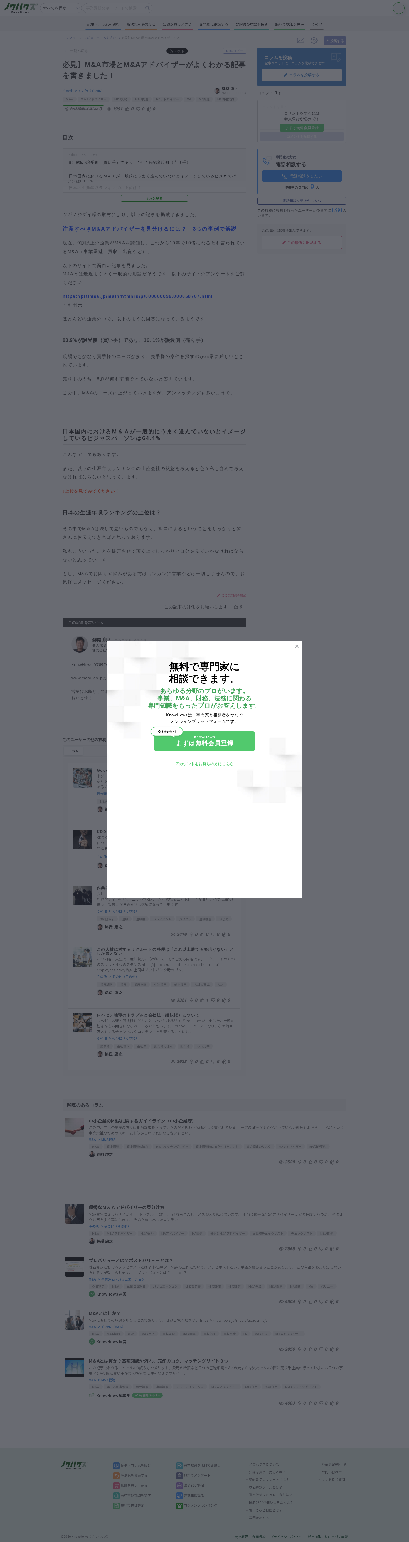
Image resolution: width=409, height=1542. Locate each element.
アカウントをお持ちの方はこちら (204, 764)
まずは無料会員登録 (205, 743)
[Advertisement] (204, 830)
